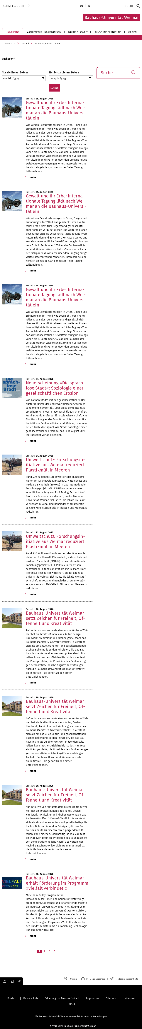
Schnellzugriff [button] (14, 6)
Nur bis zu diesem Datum (64, 72)
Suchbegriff (8, 58)
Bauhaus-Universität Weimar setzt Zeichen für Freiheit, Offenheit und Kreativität (55, 618)
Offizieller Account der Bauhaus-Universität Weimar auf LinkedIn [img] (12, 981)
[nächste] (55, 951)
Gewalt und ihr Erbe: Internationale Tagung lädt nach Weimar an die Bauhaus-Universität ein (56, 110)
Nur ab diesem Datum (15, 72)
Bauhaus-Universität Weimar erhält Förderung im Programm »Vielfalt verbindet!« (57, 883)
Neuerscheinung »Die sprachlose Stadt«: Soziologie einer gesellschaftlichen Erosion (55, 388)
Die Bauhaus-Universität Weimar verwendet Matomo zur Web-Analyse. (71, 1016)
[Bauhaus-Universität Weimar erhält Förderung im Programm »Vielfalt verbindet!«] (12, 883)
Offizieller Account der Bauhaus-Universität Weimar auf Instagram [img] (4, 981)
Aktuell (25, 43)
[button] (134, 72)
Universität (10, 43)
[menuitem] (81, 6)
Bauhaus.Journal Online (47, 43)
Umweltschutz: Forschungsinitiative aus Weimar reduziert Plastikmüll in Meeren (55, 465)
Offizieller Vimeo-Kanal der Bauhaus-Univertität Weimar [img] (19, 981)
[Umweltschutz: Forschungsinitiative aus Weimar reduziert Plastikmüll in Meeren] (12, 465)
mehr (33, 177)
